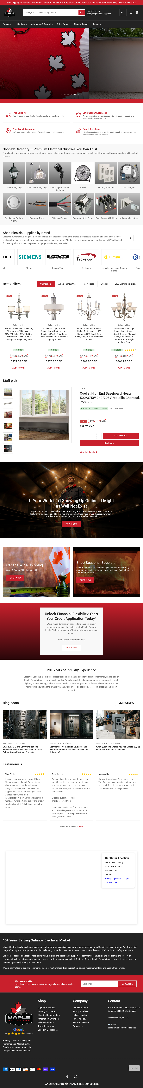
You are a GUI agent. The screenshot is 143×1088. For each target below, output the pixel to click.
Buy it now (109, 443)
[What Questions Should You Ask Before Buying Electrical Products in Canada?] (118, 724)
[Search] (82, 12)
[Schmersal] (37, 257)
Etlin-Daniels (121, 268)
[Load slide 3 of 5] (71, 94)
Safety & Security (46, 1022)
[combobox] (61, 12)
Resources (98, 24)
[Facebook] (67, 1076)
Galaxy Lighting (19, 325)
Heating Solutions (106, 187)
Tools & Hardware (46, 1026)
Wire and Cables (59, 218)
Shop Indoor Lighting (37, 187)
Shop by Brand (80, 24)
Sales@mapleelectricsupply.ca (118, 878)
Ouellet (82, 388)
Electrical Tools (36, 218)
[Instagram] (75, 1076)
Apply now (71, 524)
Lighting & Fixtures (46, 1007)
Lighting (21, 24)
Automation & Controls (48, 1019)
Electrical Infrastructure (49, 1015)
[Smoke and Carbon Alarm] (14, 204)
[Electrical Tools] (37, 204)
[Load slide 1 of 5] (64, 94)
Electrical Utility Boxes (83, 218)
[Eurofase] (65, 257)
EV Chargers (129, 187)
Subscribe (127, 984)
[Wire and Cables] (60, 204)
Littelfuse (9, 268)
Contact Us (78, 1026)
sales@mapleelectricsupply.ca (122, 1028)
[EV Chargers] (129, 173)
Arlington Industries (129, 218)
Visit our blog (126, 703)
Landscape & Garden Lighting (59, 189)
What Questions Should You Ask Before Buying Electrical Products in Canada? (118, 748)
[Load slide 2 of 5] (68, 94)
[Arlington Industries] (129, 204)
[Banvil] (83, 173)
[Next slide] (81, 94)
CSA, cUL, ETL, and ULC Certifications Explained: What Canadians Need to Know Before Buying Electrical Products (22, 749)
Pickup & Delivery (81, 1011)
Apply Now (71, 647)
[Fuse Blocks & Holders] (106, 204)
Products (7, 24)
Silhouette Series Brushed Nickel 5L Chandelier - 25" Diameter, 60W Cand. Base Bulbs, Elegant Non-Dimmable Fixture (89, 334)
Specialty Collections (48, 1030)
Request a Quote (80, 1007)
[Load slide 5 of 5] (78, 94)
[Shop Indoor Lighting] (37, 173)
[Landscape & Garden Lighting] (60, 173)
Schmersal (37, 268)
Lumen (93, 268)
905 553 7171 (111, 882)
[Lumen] (93, 257)
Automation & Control (40, 24)
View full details (87, 452)
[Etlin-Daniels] (121, 257)
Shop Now (11, 78)
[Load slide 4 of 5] (75, 94)
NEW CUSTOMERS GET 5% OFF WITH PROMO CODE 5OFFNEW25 (68, 2)
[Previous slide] (61, 94)
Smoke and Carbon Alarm (14, 219)
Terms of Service (81, 1022)
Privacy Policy (79, 1019)
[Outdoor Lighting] (14, 173)
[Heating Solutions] (106, 173)
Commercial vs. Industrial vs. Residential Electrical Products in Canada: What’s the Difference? (69, 749)
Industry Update (80, 1015)
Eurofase (65, 268)
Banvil (83, 187)
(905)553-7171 (123, 1017)
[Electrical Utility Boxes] (83, 204)
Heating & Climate (46, 1011)
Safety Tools (62, 24)
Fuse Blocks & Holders (106, 218)
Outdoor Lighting (14, 187)
